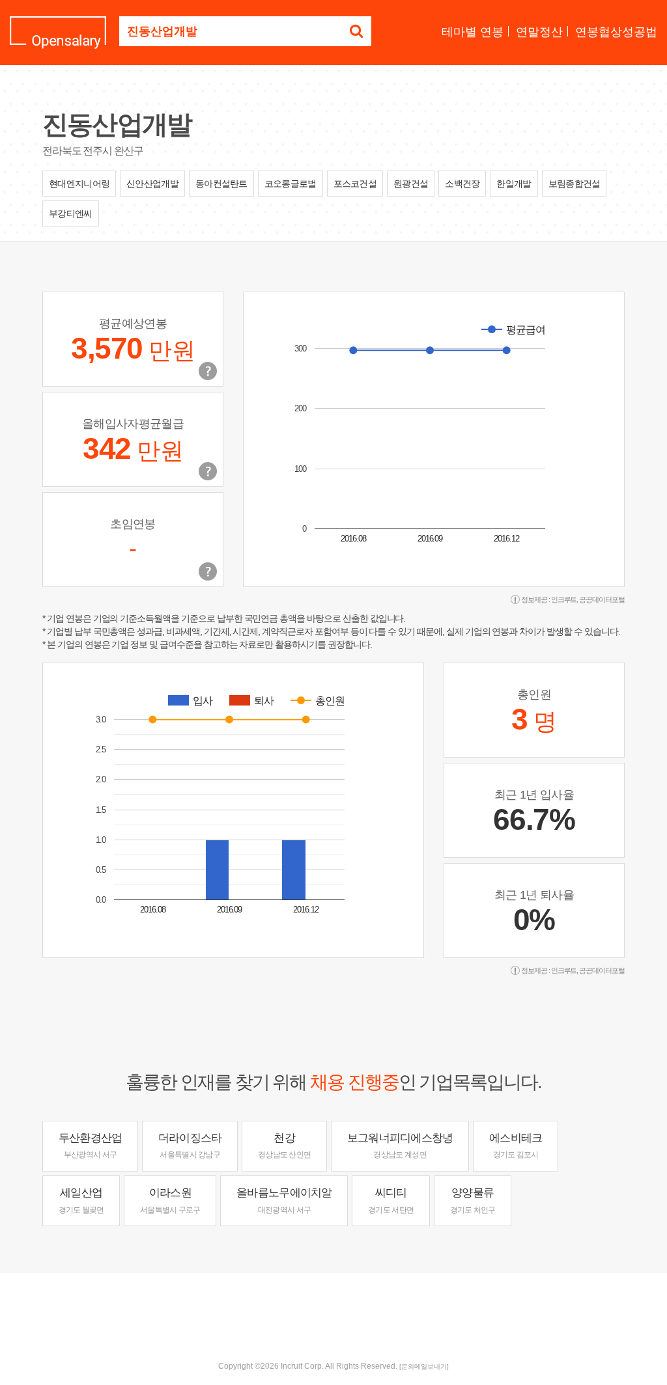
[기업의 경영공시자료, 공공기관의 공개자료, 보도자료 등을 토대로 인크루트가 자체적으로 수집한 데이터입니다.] (208, 571)
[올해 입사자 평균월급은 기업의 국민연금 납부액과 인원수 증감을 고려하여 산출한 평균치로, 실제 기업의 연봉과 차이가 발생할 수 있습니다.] (208, 471)
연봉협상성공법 (616, 31)
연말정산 (539, 31)
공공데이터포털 (602, 599)
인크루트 (564, 599)
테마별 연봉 (473, 31)
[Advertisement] (333, 1315)
